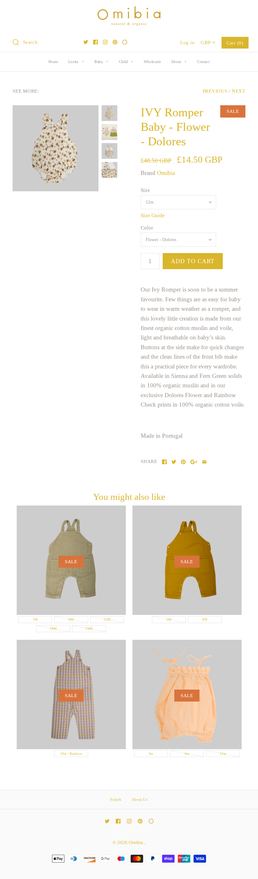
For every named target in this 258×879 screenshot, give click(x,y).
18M (53, 628)
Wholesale (152, 62)
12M (107, 619)
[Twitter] (85, 42)
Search (115, 799)
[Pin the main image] (183, 462)
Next (238, 91)
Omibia (166, 173)
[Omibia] (129, 11)
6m (187, 753)
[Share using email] (204, 462)
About (179, 62)
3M (35, 619)
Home (53, 62)
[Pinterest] (115, 42)
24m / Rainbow (71, 753)
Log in (187, 42)
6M (71, 619)
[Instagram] (105, 42)
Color (147, 228)
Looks (76, 62)
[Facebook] (95, 42)
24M (89, 628)
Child (126, 62)
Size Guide (153, 215)
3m (151, 753)
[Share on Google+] (194, 462)
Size (145, 190)
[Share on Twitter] (173, 462)
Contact (203, 62)
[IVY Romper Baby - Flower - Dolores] (55, 148)
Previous (215, 91)
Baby (101, 62)
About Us (140, 799)
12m (223, 753)
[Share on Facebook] (164, 462)
